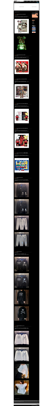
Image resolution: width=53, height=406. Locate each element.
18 (32, 16)
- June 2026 (33, 21)
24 (37, 16)
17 (37, 15)
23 (36, 16)
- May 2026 (33, 22)
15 (35, 15)
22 (35, 16)
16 (36, 15)
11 (32, 15)
